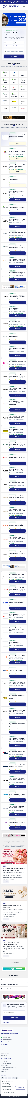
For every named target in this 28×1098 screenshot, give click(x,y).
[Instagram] (6, 1078)
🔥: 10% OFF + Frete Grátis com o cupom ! (14, 2)
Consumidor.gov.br (5, 1069)
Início (2, 1046)
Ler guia (6, 881)
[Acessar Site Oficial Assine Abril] (14, 117)
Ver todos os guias (14, 962)
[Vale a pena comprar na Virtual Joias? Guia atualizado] (14, 893)
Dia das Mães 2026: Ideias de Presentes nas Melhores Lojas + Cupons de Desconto (14, 870)
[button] (3, 19)
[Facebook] (2, 1078)
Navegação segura (6, 1041)
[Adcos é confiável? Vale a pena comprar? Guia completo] (14, 931)
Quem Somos (4, 1055)
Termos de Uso (4, 1065)
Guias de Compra (5, 1053)
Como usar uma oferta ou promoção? (10, 984)
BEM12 (17, 158)
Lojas (2, 1051)
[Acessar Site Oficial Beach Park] (14, 968)
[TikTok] (13, 1078)
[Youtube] (9, 1078)
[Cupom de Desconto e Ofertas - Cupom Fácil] (14, 1030)
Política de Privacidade (6, 1063)
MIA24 (17, 143)
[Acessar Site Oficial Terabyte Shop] (14, 997)
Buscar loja (14, 56)
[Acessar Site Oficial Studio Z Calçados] (14, 835)
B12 (18, 185)
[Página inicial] (12, 6)
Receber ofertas (14, 1017)
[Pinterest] (16, 1078)
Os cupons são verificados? (7, 988)
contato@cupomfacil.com (6, 1061)
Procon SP (3, 1071)
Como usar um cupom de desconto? (9, 979)
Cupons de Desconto (5, 1049)
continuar (20, 1087)
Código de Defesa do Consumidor (8, 1067)
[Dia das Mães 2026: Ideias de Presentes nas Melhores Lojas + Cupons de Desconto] (14, 856)
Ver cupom (18, 199)
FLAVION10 (17, 171)
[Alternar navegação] (24, 7)
